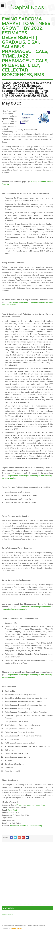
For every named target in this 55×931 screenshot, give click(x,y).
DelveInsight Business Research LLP (31, 805)
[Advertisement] (27, 875)
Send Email (12, 810)
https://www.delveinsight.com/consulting (26, 826)
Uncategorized (7, 914)
